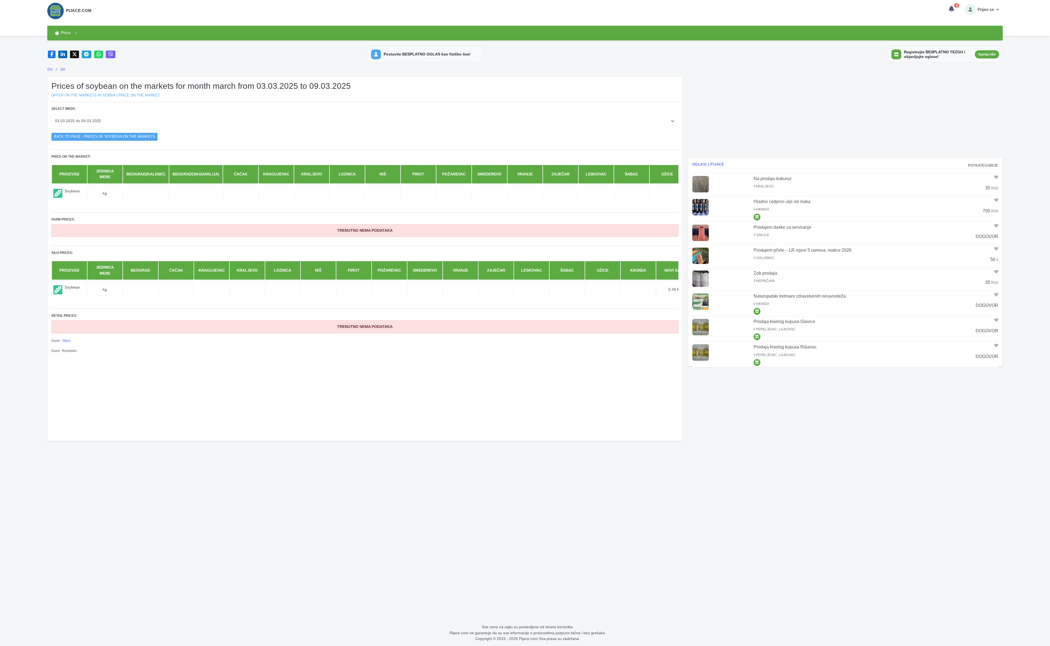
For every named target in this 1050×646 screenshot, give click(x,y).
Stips (66, 340)
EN (49, 69)
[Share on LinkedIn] (62, 54)
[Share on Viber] (111, 54)
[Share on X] (74, 54)
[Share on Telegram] (87, 54)
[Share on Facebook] (52, 54)
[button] (65, 33)
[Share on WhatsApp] (98, 54)
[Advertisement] (365, 396)
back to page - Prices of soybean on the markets (104, 137)
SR (62, 69)
